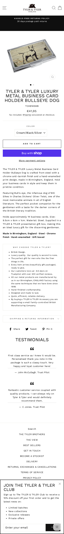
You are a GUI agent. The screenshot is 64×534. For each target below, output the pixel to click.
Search (32, 429)
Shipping (27, 115)
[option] (32, 20)
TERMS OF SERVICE (32, 472)
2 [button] (34, 85)
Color (31, 126)
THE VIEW (32, 440)
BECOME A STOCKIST (32, 456)
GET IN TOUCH (32, 450)
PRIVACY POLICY (32, 478)
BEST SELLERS (32, 445)
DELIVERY (32, 461)
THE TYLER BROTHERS (32, 434)
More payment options (32, 160)
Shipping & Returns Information (32, 319)
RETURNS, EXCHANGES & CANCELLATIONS (32, 467)
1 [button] (31, 85)
